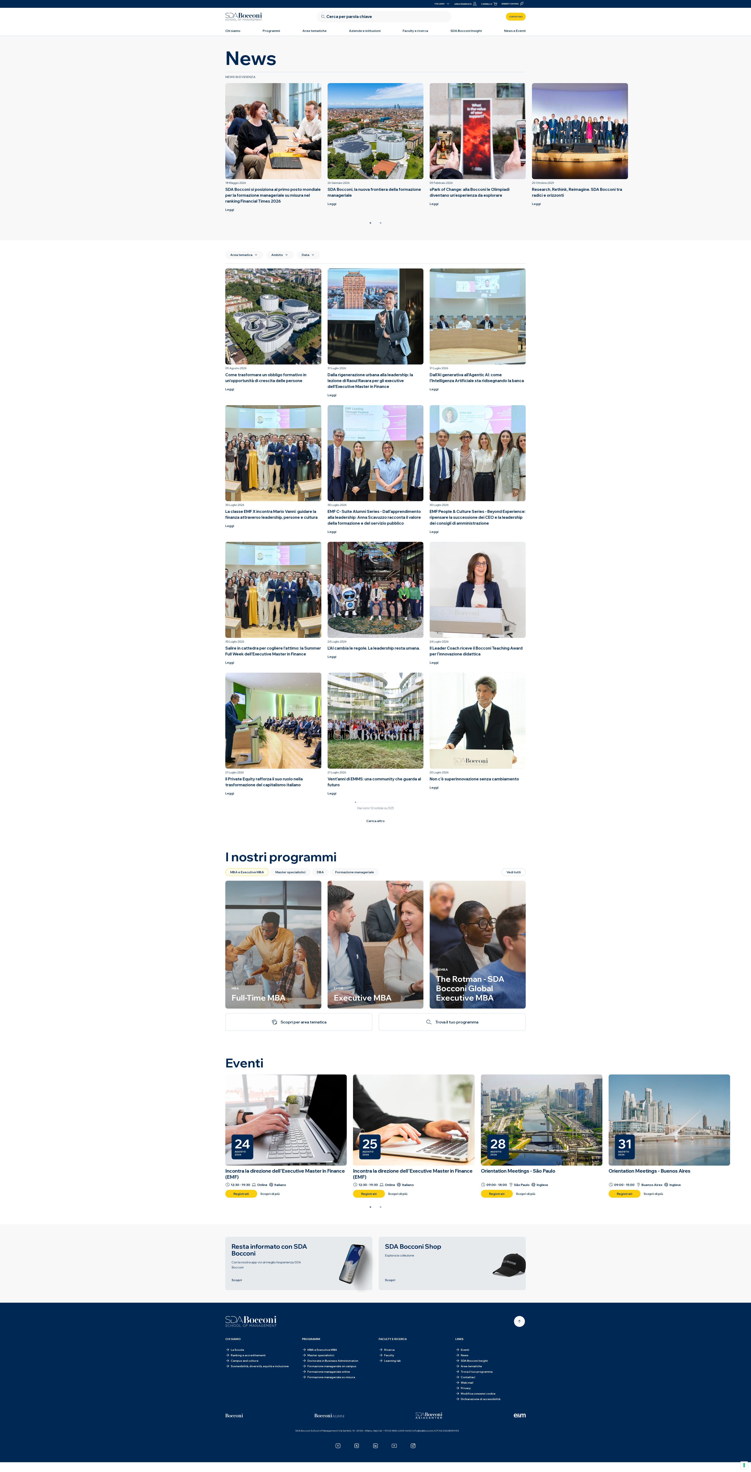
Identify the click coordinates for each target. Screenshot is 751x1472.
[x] (357, 1446)
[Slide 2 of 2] (380, 223)
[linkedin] (375, 1446)
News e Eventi (515, 31)
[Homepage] (251, 1321)
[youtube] (394, 1446)
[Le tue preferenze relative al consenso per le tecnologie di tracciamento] (744, 1465)
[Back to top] (519, 1321)
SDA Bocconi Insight (466, 31)
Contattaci (516, 16)
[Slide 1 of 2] (370, 223)
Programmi (271, 31)
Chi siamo (232, 31)
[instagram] (413, 1446)
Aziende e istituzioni (365, 31)
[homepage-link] (243, 17)
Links (459, 1339)
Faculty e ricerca (415, 31)
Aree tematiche (314, 31)
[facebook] (338, 1446)
